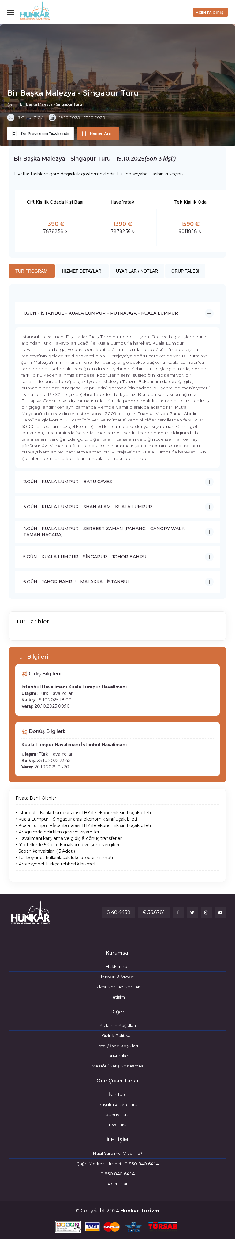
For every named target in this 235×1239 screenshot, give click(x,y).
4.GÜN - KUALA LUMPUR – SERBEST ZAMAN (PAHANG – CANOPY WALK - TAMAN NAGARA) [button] (105, 531)
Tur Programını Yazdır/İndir (45, 133)
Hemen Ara (100, 133)
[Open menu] (12, 12)
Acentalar (118, 1183)
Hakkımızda (118, 966)
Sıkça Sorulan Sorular (117, 986)
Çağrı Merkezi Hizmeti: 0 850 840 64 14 (117, 1163)
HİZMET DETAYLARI (82, 271)
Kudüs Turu (117, 1114)
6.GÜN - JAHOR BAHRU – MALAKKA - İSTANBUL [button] (76, 581)
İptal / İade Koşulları (117, 1045)
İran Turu (118, 1094)
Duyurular (117, 1055)
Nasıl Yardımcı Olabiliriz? (117, 1153)
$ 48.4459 (118, 912)
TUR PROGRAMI (32, 271)
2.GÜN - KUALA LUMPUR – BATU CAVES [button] (67, 481)
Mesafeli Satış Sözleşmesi (117, 1066)
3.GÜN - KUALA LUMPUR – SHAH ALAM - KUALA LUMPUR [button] (87, 506)
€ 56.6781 (154, 912)
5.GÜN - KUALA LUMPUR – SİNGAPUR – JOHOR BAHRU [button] (84, 556)
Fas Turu (117, 1124)
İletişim (117, 997)
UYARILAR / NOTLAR (137, 271)
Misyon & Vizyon (118, 976)
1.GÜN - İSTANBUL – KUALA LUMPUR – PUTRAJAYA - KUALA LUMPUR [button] (100, 313)
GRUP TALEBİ (185, 271)
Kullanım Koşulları (117, 1025)
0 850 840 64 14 (117, 1173)
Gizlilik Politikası (117, 1035)
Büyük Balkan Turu (117, 1104)
